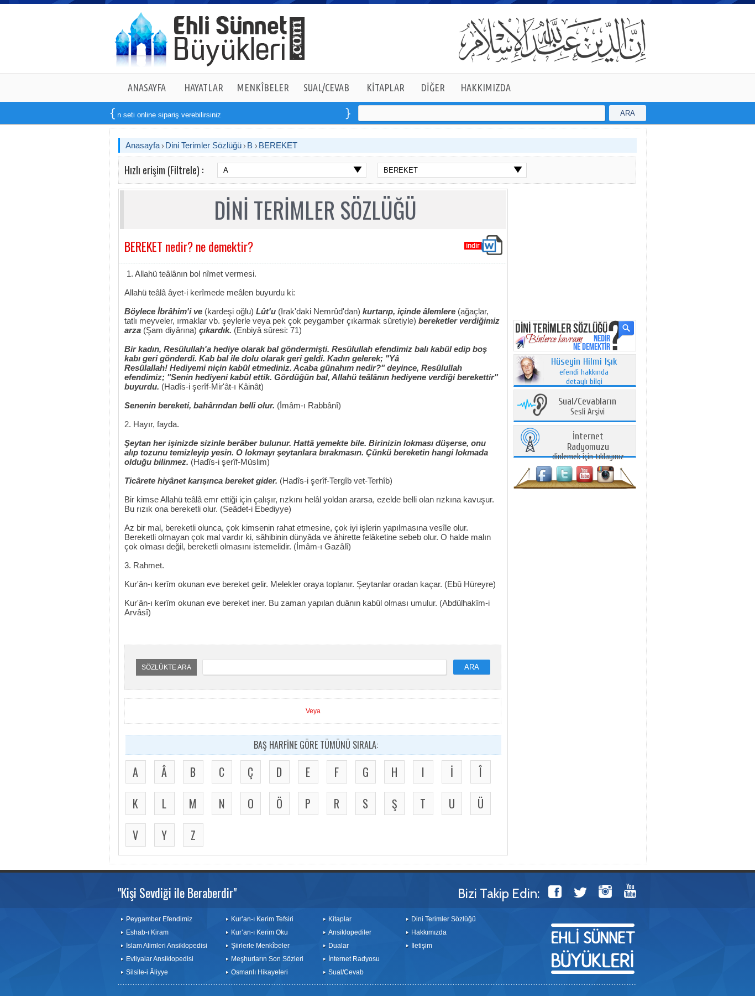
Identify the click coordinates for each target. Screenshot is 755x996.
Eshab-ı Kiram (147, 932)
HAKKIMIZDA (485, 87)
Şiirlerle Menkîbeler (260, 946)
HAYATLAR (203, 87)
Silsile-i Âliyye (147, 972)
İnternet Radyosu (354, 959)
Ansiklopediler (349, 932)
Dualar (338, 946)
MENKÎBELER (263, 87)
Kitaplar (340, 919)
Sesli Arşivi (587, 407)
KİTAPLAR (385, 87)
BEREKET (278, 145)
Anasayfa (142, 145)
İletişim (421, 946)
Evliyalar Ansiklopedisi (159, 959)
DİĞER (433, 87)
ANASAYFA (147, 87)
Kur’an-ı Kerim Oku (259, 932)
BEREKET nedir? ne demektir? (188, 246)
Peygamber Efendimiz (159, 919)
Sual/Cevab (346, 972)
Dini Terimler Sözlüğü (203, 145)
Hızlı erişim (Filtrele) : (163, 170)
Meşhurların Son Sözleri (267, 959)
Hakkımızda (429, 932)
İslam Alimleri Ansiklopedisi (166, 946)
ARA (627, 113)
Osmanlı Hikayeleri (259, 972)
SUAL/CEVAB (326, 87)
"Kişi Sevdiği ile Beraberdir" (177, 892)
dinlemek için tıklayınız (588, 446)
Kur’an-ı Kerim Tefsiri (262, 919)
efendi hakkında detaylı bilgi (584, 371)
